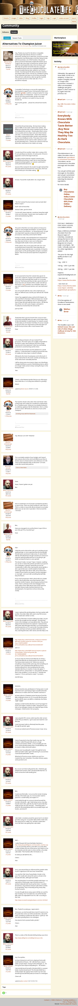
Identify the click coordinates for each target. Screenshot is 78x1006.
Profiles (34, 18)
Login (54, 18)
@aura (8, 135)
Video (21, 18)
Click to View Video (21, 467)
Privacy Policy (72, 1002)
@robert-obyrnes (8, 388)
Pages (41, 18)
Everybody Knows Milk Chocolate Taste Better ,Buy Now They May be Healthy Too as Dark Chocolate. (65, 129)
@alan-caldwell (8, 211)
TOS (64, 1002)
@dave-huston (8, 326)
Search (74, 18)
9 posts (8, 394)
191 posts (8, 166)
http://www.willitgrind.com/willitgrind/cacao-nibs (29, 938)
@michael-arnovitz (8, 467)
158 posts (8, 449)
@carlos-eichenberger (8, 443)
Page (30, 46)
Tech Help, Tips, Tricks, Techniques (20, 46)
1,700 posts (8, 104)
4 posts (8, 332)
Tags (48, 18)
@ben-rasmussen (8, 161)
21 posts (8, 216)
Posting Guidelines (69, 1000)
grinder (23, 93)
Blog (27, 18)
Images (13, 18)
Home (74, 21)
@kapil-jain (61, 99)
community (5, 46)
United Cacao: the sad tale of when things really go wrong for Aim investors (67, 330)
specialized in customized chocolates (67, 158)
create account (64, 18)
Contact (47, 1000)
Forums (6, 18)
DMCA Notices (56, 1000)
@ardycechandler (64, 67)
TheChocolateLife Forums (68, 1004)
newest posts (17, 38)
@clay (8, 98)
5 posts (8, 69)
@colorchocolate (63, 217)
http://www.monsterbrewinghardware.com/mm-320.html (31, 900)
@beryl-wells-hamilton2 (8, 63)
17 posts (8, 140)
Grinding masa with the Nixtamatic (25, 414)
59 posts (8, 473)
